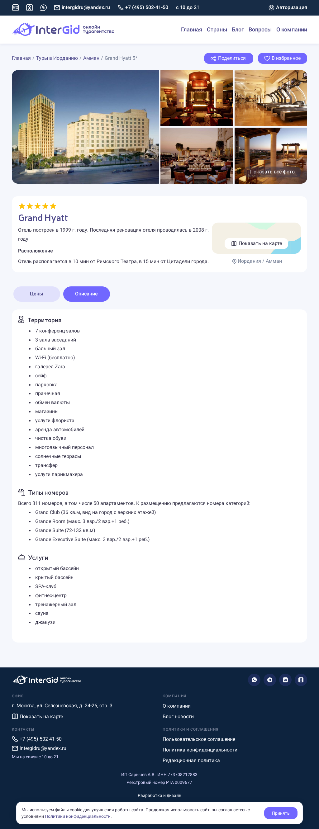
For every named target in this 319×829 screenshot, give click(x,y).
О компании (291, 29)
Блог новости (178, 716)
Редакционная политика (191, 760)
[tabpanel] (159, 476)
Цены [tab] (36, 294)
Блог (238, 29)
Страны (217, 29)
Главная (191, 29)
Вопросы (260, 29)
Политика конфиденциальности (200, 750)
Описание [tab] (86, 294)
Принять (281, 813)
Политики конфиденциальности (78, 816)
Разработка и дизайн (159, 795)
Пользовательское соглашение (199, 739)
